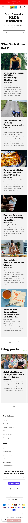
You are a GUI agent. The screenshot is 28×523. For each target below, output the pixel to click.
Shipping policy (7, 434)
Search (5, 420)
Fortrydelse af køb (14, 520)
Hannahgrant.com (13, 512)
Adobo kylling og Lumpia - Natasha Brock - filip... (14, 374)
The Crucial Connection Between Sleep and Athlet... (12, 313)
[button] (3, 7)
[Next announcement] (25, 2)
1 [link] (9, 341)
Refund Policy (7, 423)
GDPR (4, 431)
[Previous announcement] (3, 2)
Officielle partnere (8, 438)
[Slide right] (17, 406)
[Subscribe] (23, 32)
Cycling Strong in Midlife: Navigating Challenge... (14, 76)
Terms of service (10, 517)
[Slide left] (10, 406)
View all (25, 350)
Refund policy (12, 514)
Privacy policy (20, 514)
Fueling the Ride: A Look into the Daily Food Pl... (13, 172)
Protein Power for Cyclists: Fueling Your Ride (14, 217)
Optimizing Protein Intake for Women (14, 262)
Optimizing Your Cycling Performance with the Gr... (14, 124)
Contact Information (8, 427)
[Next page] (18, 341)
